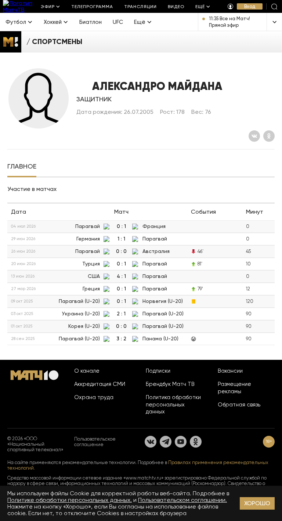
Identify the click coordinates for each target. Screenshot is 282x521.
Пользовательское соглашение (95, 441)
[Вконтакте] (254, 136)
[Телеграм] (165, 442)
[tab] (21, 167)
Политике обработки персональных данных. (69, 499)
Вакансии (230, 371)
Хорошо (257, 503)
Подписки (158, 371)
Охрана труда (93, 397)
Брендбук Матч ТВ (170, 384)
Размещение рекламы (234, 388)
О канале (87, 371)
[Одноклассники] (269, 136)
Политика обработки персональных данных (173, 404)
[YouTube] (181, 442)
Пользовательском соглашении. (182, 499)
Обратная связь (239, 404)
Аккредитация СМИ (99, 384)
